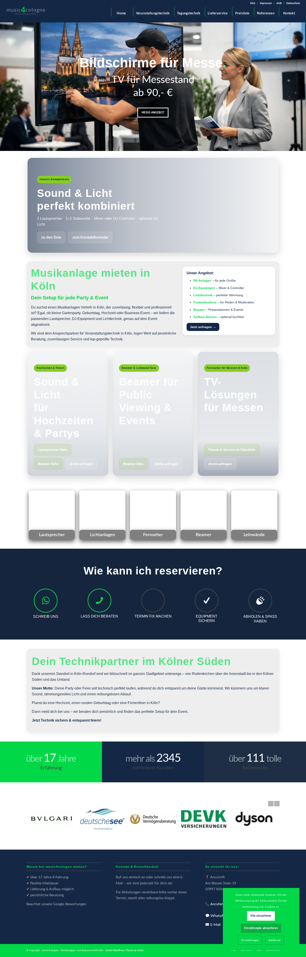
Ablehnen (274, 940)
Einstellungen (250, 940)
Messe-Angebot (153, 112)
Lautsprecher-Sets (52, 450)
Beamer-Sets (48, 464)
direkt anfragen (81, 464)
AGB (279, 3)
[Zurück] (4, 82)
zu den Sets (51, 237)
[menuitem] (253, 3)
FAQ (252, 3)
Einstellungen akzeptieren (261, 928)
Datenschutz (293, 3)
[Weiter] (302, 82)
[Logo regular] (26, 12)
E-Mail (215, 925)
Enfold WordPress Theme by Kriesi (125, 950)
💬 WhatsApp (216, 916)
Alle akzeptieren (261, 915)
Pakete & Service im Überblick (231, 450)
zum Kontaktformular (90, 237)
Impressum (266, 3)
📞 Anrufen (214, 904)
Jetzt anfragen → (203, 327)
